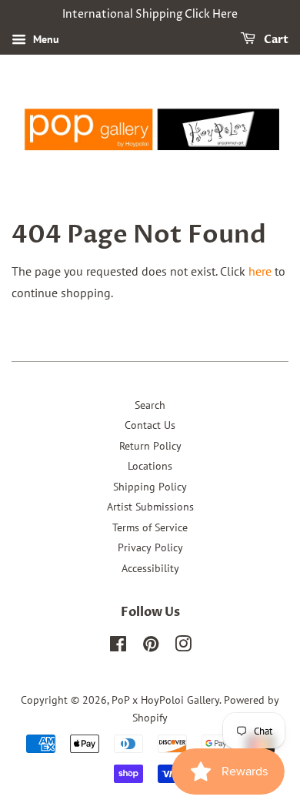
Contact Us (150, 425)
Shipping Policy (150, 487)
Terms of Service (150, 527)
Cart (275, 39)
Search (150, 405)
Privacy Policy (150, 547)
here (260, 271)
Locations (150, 466)
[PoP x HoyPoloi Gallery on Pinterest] (150, 647)
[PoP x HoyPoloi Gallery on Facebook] (118, 647)
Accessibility (150, 568)
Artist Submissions (150, 507)
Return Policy (150, 446)
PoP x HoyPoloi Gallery (165, 700)
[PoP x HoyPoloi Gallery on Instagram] (183, 647)
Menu (44, 39)
